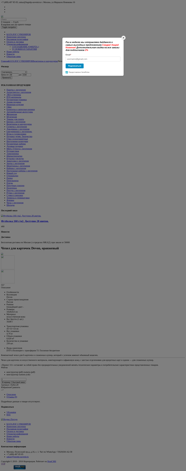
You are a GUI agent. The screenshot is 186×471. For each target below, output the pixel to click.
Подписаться (74, 66)
